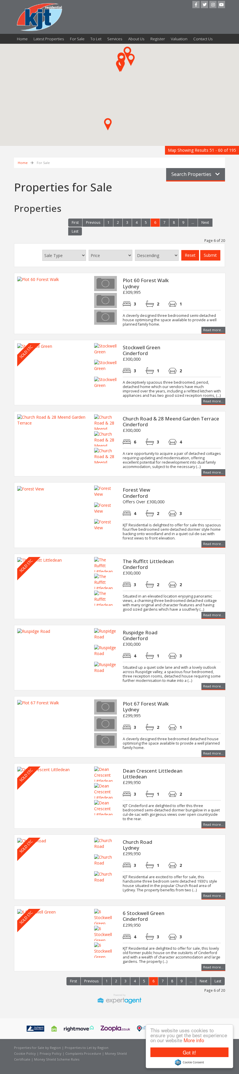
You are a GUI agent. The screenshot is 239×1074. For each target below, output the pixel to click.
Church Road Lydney (137, 845)
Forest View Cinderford (136, 492)
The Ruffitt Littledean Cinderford (148, 564)
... (192, 222)
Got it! (189, 1052)
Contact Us (203, 38)
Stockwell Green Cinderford (141, 350)
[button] (120, 65)
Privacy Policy (50, 1053)
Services (114, 38)
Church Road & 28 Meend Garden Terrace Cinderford (171, 421)
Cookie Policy (25, 1053)
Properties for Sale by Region (37, 1047)
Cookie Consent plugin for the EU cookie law (189, 1062)
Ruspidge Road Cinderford (140, 635)
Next (205, 222)
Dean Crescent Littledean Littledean (152, 773)
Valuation (179, 38)
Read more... (213, 330)
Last (75, 231)
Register (157, 38)
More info (194, 1040)
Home (22, 38)
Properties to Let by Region (86, 1047)
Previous (93, 222)
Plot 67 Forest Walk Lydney (146, 706)
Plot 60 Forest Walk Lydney (146, 283)
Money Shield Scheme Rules (56, 1059)
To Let (95, 38)
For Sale (77, 38)
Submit (210, 255)
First (75, 222)
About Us (136, 38)
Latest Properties (49, 38)
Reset (190, 255)
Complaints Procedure (83, 1053)
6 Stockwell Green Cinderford (143, 916)
